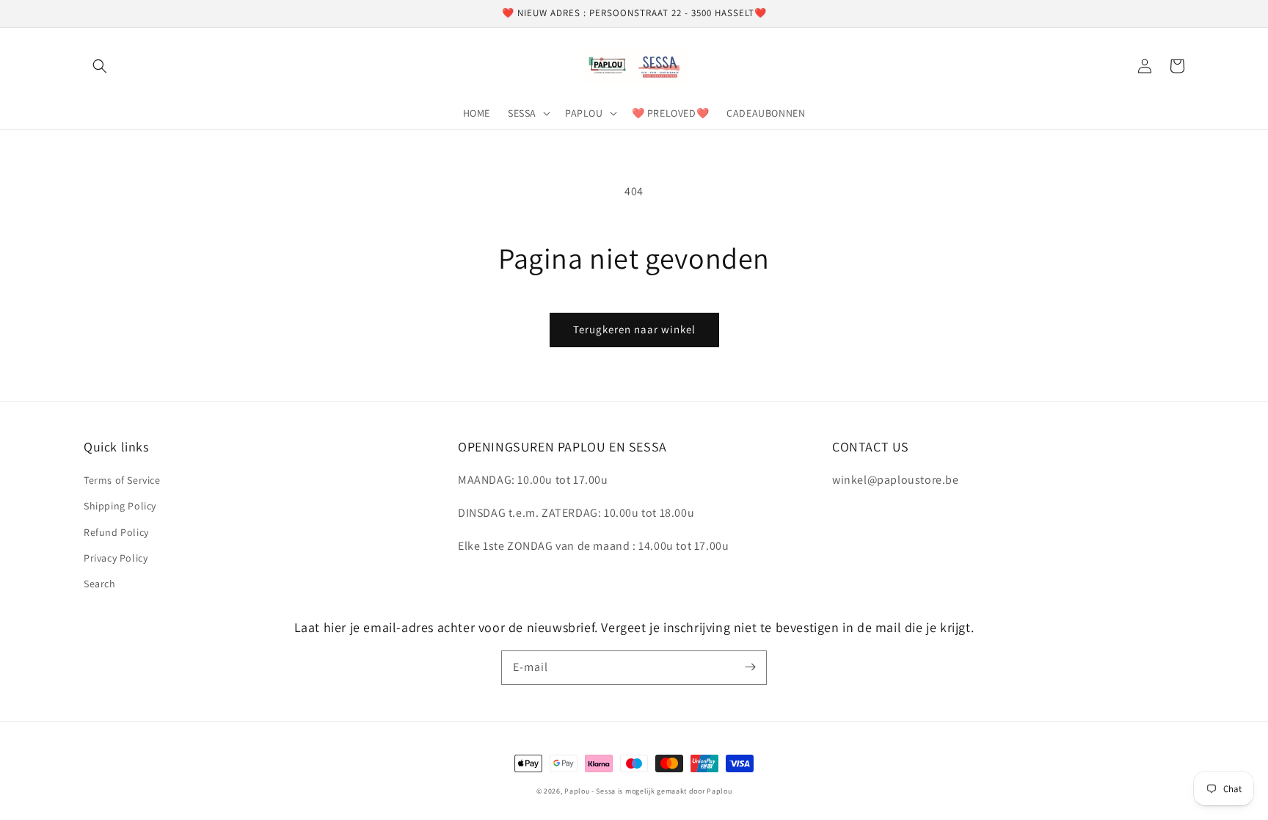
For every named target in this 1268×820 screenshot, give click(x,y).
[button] (100, 66)
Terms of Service (122, 480)
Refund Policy (116, 532)
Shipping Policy (120, 505)
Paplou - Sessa (590, 791)
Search (100, 583)
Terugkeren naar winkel (634, 329)
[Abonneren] (750, 667)
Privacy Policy (115, 558)
